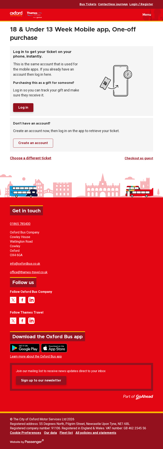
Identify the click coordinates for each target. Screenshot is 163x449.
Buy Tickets (88, 4)
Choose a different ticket (30, 158)
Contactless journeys (113, 4)
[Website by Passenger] (27, 442)
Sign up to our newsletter (41, 380)
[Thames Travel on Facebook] (22, 321)
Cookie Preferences (25, 433)
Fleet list (66, 433)
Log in (23, 107)
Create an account (33, 143)
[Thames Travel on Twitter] (13, 321)
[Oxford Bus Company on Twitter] (13, 300)
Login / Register (141, 4)
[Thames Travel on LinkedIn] (31, 321)
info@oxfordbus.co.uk (25, 264)
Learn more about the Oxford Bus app (36, 356)
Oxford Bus (32, 15)
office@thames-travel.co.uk (29, 272)
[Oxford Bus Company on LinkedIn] (31, 300)
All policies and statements (96, 433)
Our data (50, 433)
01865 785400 (20, 224)
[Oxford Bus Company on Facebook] (22, 300)
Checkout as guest (139, 158)
